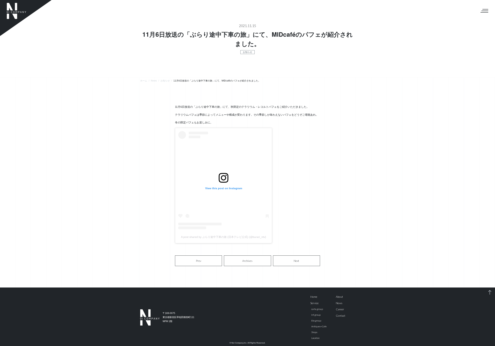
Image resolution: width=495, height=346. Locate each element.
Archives (247, 260)
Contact (340, 315)
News (339, 303)
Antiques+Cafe (319, 326)
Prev (198, 260)
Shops (314, 332)
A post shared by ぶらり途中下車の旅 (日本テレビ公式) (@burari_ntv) (223, 236)
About (339, 296)
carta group (317, 309)
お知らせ (247, 52)
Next (296, 260)
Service (314, 303)
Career (340, 309)
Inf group (316, 314)
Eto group (316, 320)
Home (313, 296)
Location (315, 338)
